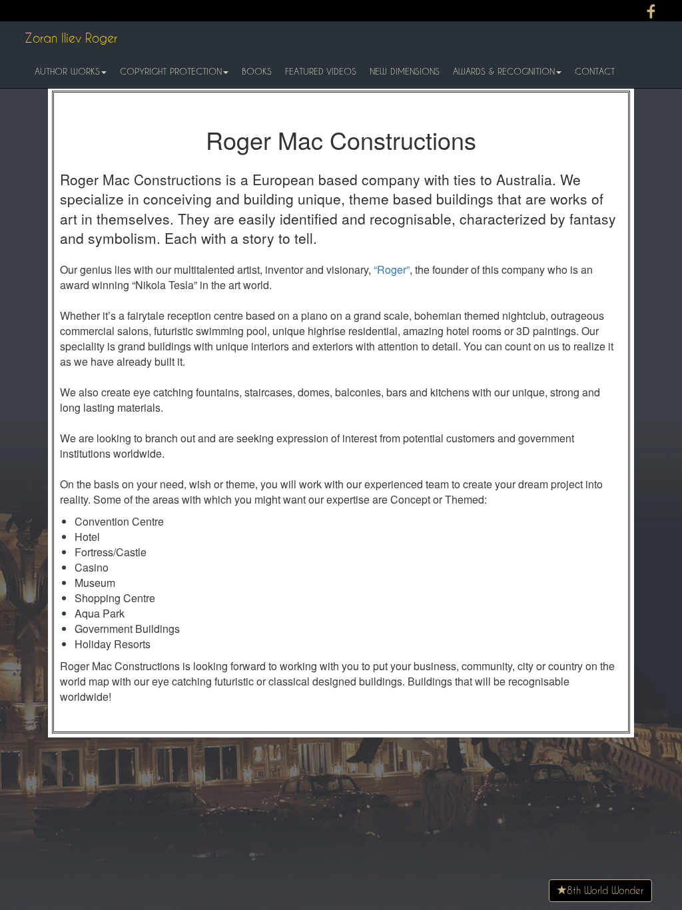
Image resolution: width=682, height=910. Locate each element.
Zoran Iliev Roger (71, 38)
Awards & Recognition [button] (504, 71)
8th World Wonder (605, 890)
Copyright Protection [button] (171, 71)
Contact (595, 71)
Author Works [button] (67, 71)
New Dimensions (405, 71)
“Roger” (392, 269)
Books (257, 71)
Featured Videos (320, 71)
